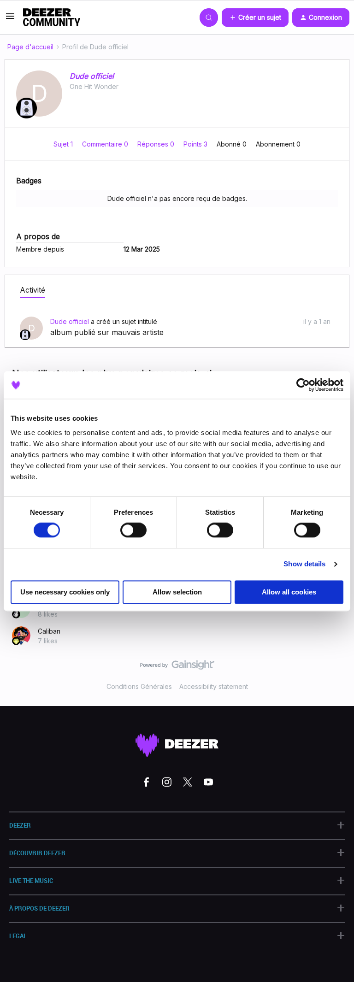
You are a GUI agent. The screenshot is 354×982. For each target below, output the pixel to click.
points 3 (196, 144)
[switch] (133, 530)
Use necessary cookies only (65, 592)
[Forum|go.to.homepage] (51, 17)
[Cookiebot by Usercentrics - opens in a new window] (303, 385)
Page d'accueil (30, 47)
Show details (304, 564)
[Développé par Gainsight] (177, 667)
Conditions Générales (139, 686)
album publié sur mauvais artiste (107, 332)
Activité (32, 289)
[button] (10, 19)
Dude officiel (92, 76)
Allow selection (177, 592)
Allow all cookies (289, 592)
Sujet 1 (64, 144)
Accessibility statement (213, 686)
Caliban (49, 631)
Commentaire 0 (106, 144)
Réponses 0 (156, 144)
